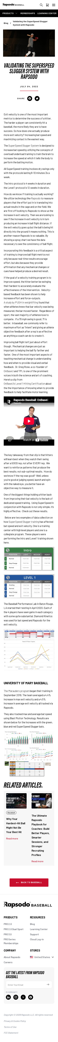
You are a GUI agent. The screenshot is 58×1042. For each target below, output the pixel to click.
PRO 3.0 (8, 934)
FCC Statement (11, 1032)
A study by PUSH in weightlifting (21, 302)
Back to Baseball (31, 882)
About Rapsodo (12, 957)
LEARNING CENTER (46, 13)
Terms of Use (10, 1027)
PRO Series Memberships (11, 941)
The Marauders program (16, 690)
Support (34, 934)
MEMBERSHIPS (27, 13)
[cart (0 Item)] (47, 5)
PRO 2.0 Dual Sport (14, 929)
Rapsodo (36, 198)
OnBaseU (9, 371)
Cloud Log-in (37, 939)
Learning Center (39, 929)
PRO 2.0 (8, 923)
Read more (12, 838)
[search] (41, 5)
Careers (8, 962)
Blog (6, 23)
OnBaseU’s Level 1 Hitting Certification (24, 383)
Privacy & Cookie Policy (15, 1021)
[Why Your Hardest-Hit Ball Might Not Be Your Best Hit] (16, 801)
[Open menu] (54, 5)
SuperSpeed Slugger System (23, 145)
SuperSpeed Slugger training (24, 521)
